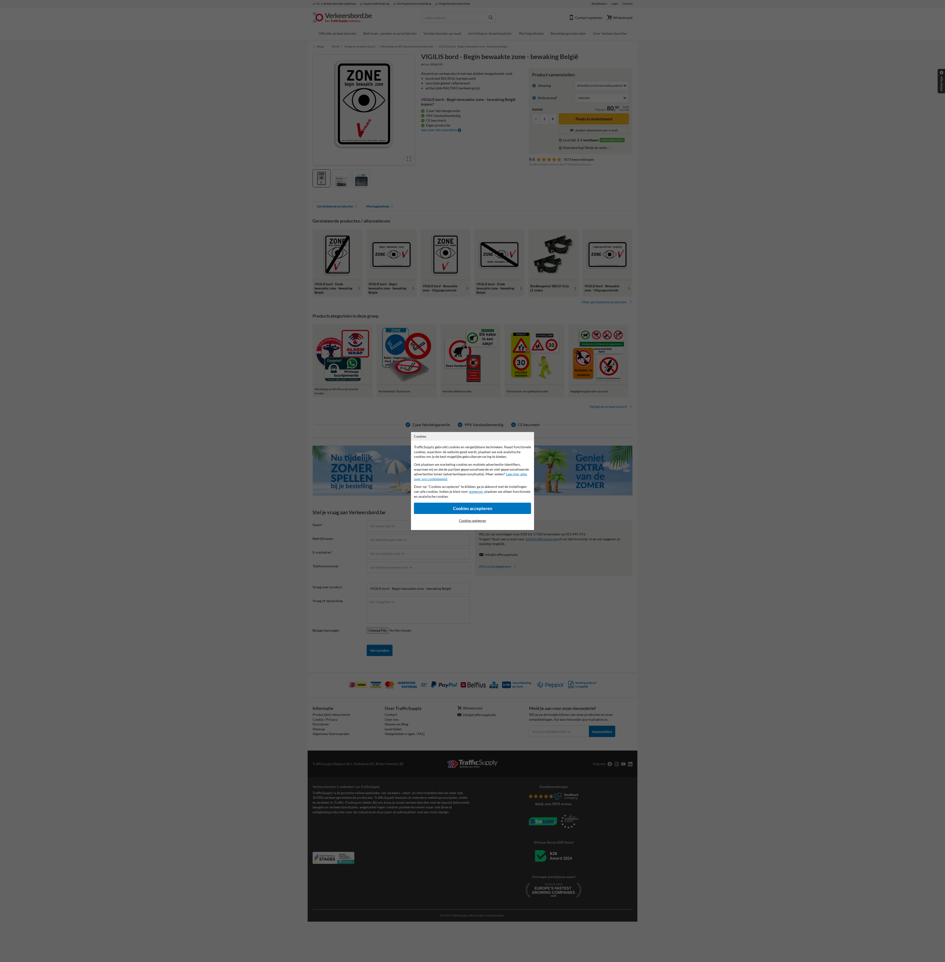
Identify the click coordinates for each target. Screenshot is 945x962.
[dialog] (472, 481)
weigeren (476, 491)
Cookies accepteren (472, 508)
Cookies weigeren (472, 520)
